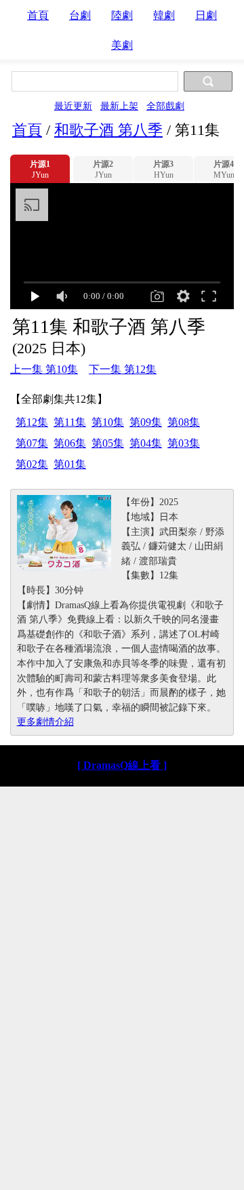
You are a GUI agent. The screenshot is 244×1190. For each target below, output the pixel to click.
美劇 (122, 45)
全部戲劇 (165, 105)
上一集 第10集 (44, 369)
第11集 (70, 422)
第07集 (32, 443)
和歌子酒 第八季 (108, 129)
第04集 (145, 443)
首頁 (38, 15)
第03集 (183, 443)
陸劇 (122, 15)
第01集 (70, 464)
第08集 (183, 422)
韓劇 (164, 15)
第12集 (32, 422)
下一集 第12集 (123, 369)
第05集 (108, 443)
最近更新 (73, 105)
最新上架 (119, 105)
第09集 (145, 422)
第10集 (108, 422)
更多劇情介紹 (45, 721)
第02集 (32, 464)
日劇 (206, 15)
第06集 (70, 443)
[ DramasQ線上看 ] (122, 765)
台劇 (80, 15)
